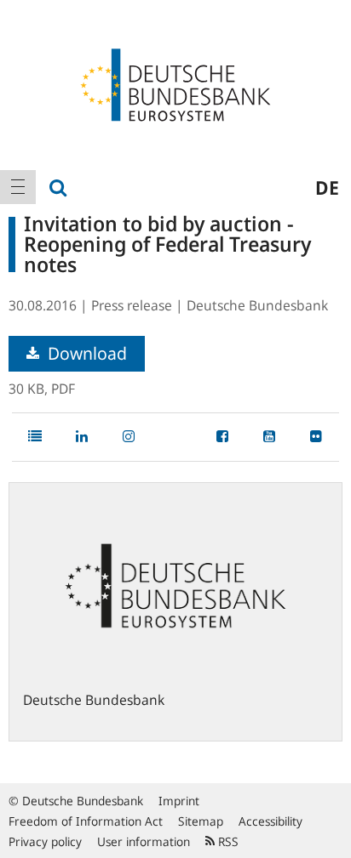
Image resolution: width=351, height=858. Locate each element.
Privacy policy (45, 841)
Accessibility (270, 821)
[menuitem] (18, 187)
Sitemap (200, 821)
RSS (227, 841)
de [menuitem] (327, 187)
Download (85, 353)
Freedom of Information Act (86, 821)
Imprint (178, 801)
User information (143, 841)
